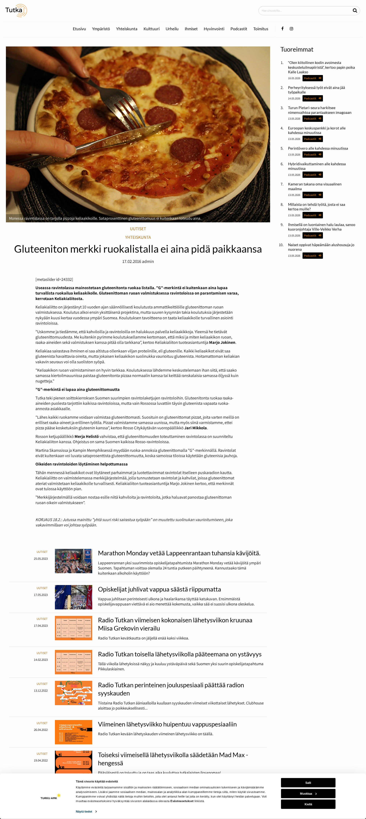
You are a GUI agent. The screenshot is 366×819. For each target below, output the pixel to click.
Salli (308, 782)
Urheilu (172, 28)
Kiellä (308, 804)
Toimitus (260, 28)
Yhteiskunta (126, 28)
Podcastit (238, 28)
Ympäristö (101, 28)
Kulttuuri (152, 28)
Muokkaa (306, 793)
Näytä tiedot (84, 811)
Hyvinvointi (214, 28)
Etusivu (79, 28)
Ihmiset (191, 28)
